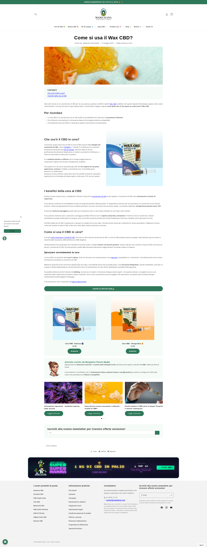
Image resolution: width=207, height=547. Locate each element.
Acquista (74, 351)
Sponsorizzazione (75, 528)
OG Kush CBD (38, 494)
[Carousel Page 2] (103, 418)
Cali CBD (36, 502)
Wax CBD (113, 104)
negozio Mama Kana (78, 282)
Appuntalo (112, 451)
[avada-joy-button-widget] (5, 541)
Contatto (72, 494)
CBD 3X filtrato (39, 513)
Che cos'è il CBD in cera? (56, 93)
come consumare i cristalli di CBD (63, 237)
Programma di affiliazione (78, 525)
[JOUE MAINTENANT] (103, 467)
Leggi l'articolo (54, 413)
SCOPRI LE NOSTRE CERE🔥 (103, 289)
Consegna (72, 498)
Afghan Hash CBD (39, 517)
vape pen (114, 257)
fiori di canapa (69, 150)
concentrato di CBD (99, 196)
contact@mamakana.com (115, 500)
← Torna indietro (50, 446)
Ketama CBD (38, 521)
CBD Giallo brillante (40, 509)
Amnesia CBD (38, 490)
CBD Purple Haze (39, 498)
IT (203, 545)
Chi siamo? (73, 490)
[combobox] (201, 545)
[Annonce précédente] (34, 2)
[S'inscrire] (171, 495)
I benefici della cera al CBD (57, 96)
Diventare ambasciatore (78, 521)
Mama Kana (42, 542)
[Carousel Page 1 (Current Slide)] (101, 418)
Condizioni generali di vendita (80, 513)
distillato (67, 147)
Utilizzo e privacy (75, 517)
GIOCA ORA (166, 467)
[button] (35, 14)
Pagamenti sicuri (75, 506)
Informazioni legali (76, 509)
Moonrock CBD (38, 506)
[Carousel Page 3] (105, 418)
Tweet (95, 451)
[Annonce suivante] (172, 2)
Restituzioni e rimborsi (77, 502)
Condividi (103, 451)
